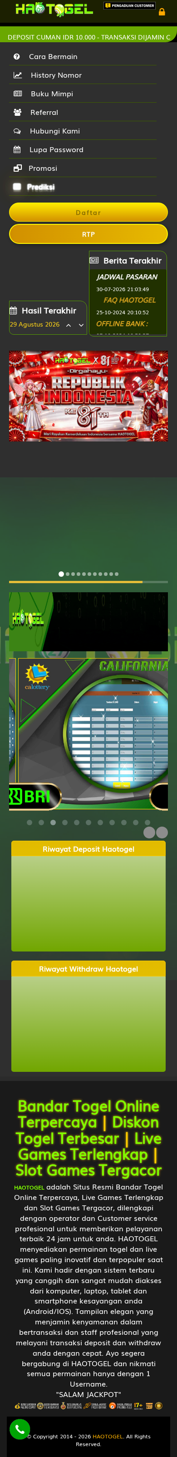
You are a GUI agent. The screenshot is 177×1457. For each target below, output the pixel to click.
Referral (42, 111)
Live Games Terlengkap (90, 1145)
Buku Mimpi (49, 93)
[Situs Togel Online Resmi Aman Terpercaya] (88, 620)
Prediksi (39, 186)
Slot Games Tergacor (88, 1168)
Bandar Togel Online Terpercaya (88, 1112)
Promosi (41, 167)
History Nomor (54, 74)
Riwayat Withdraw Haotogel (88, 968)
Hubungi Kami (52, 130)
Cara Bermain (51, 55)
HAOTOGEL (108, 1436)
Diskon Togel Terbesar (87, 1128)
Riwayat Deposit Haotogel (88, 848)
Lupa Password (54, 149)
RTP (88, 233)
